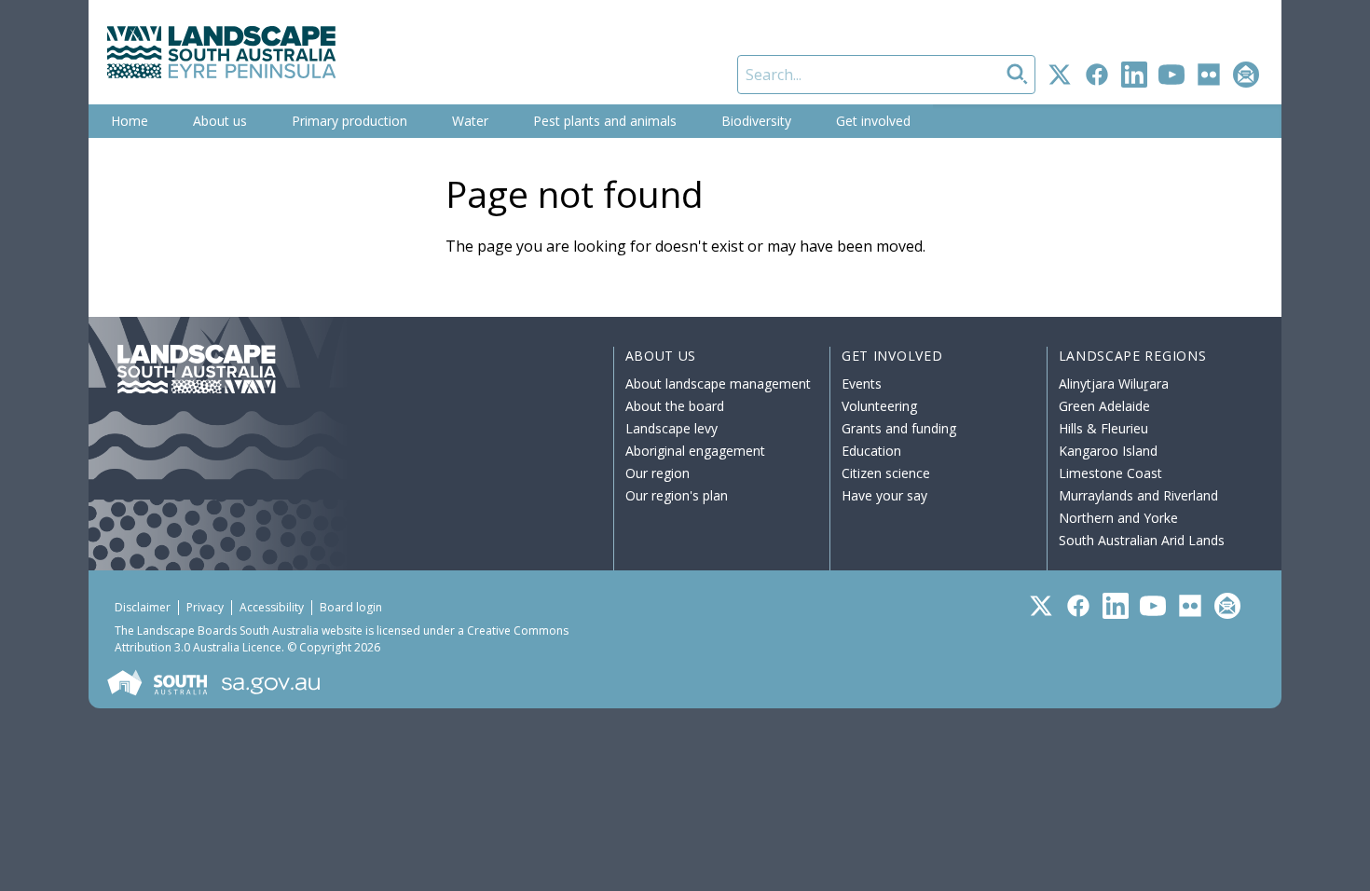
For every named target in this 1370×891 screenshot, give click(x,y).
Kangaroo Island (1108, 450)
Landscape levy (671, 428)
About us (220, 121)
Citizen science (886, 473)
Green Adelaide (1104, 406)
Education (871, 450)
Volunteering (879, 406)
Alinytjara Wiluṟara (1114, 383)
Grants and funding (899, 428)
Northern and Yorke (1118, 518)
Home (129, 121)
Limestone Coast (1110, 473)
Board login (351, 607)
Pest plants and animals (605, 121)
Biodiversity (756, 121)
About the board (674, 406)
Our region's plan (676, 495)
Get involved (873, 121)
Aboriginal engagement (695, 450)
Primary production (349, 121)
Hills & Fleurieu (1103, 428)
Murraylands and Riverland (1138, 495)
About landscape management (718, 383)
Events (862, 383)
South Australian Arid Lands (1142, 540)
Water (470, 121)
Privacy (205, 607)
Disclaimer (143, 607)
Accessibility (272, 607)
